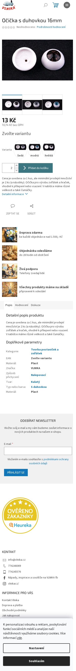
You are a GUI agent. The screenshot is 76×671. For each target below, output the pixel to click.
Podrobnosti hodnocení (51, 27)
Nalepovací (38, 375)
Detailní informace (13, 194)
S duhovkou (39, 387)
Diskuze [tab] (36, 305)
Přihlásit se (16, 472)
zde (19, 638)
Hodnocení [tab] (21, 305)
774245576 (14, 572)
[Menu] (67, 5)
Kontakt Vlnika (10, 600)
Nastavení (36, 648)
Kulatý (35, 382)
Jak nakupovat (11, 616)
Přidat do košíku (38, 168)
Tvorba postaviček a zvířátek (45, 352)
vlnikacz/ (13, 584)
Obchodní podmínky (14, 610)
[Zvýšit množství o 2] (16, 165)
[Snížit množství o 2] (16, 170)
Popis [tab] (8, 305)
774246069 (14, 566)
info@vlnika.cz (17, 560)
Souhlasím (36, 661)
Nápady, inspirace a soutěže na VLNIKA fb (33, 578)
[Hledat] (46, 5)
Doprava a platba (12, 605)
